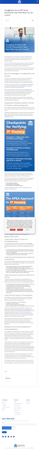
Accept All (12, 229)
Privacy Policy (16, 410)
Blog (3, 410)
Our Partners (4, 403)
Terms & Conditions (17, 407)
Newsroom (4, 408)
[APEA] (19, 2)
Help (15, 401)
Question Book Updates (18, 403)
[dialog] (19, 225)
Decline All (20, 229)
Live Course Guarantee (5, 407)
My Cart (27, 403)
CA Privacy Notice (17, 412)
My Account (28, 401)
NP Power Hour (16, 405)
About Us (3, 401)
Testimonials (4, 405)
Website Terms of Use (18, 408)
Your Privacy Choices (17, 414)
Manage (27, 229)
